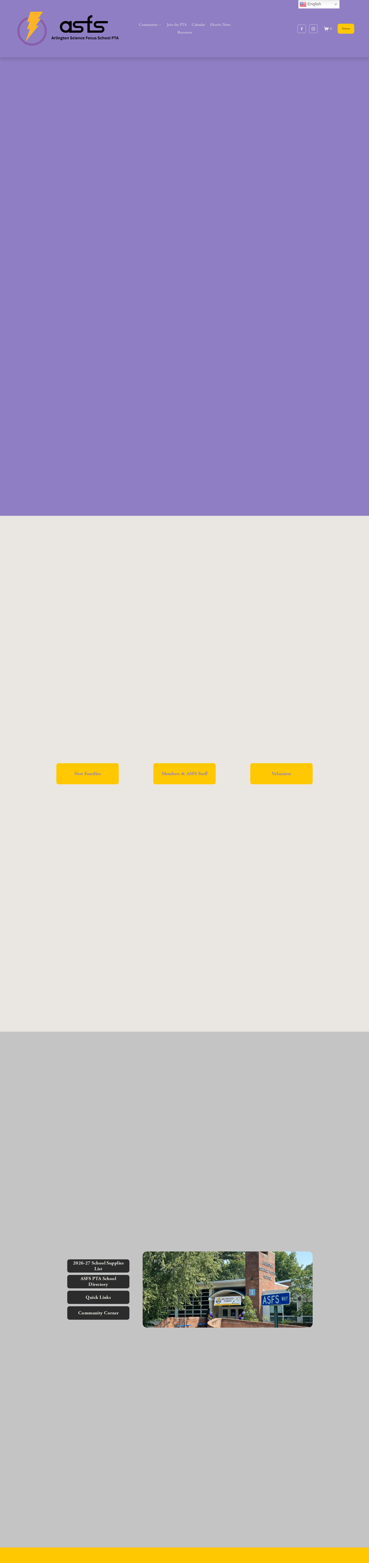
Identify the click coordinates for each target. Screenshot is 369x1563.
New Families (87, 774)
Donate (346, 28)
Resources (184, 32)
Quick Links (98, 1297)
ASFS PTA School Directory (98, 1281)
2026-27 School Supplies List (98, 1266)
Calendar (198, 24)
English (313, 4)
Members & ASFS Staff (185, 774)
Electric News (220, 24)
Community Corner (98, 1313)
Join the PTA (177, 24)
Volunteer (281, 774)
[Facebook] (301, 29)
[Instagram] (313, 29)
